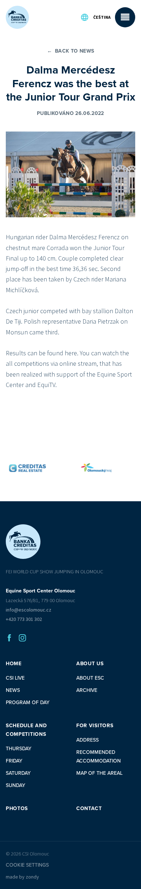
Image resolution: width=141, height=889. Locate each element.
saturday (18, 773)
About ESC (90, 678)
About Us (90, 664)
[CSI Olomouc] (17, 17)
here (71, 353)
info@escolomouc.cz (28, 609)
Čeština (102, 17)
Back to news (70, 51)
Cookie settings (27, 865)
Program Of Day (28, 702)
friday (14, 761)
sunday (15, 785)
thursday (18, 749)
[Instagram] (22, 637)
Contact (89, 808)
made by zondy (22, 877)
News (13, 690)
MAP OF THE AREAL (99, 773)
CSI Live (15, 678)
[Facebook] (9, 637)
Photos (17, 808)
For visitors (94, 726)
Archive (86, 690)
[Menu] (125, 17)
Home (14, 664)
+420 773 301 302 (24, 619)
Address (87, 740)
